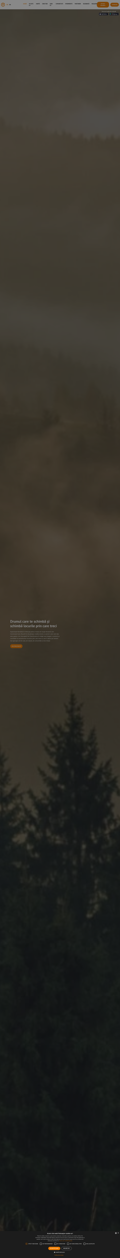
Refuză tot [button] (66, 1248)
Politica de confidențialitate (65, 1240)
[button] (60, 1252)
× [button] (118, 1233)
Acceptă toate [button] (54, 1248)
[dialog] (60, 1244)
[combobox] (116, 1233)
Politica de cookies (59, 1255)
